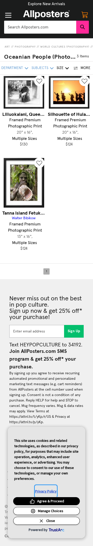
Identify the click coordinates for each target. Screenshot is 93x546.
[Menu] (8, 15)
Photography (25, 47)
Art (7, 47)
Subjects (40, 68)
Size (60, 68)
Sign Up (74, 331)
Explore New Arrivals (46, 4)
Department (12, 68)
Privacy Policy (46, 491)
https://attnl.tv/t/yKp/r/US (30, 417)
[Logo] (46, 14)
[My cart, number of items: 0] (85, 14)
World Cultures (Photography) (64, 47)
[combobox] (40, 27)
